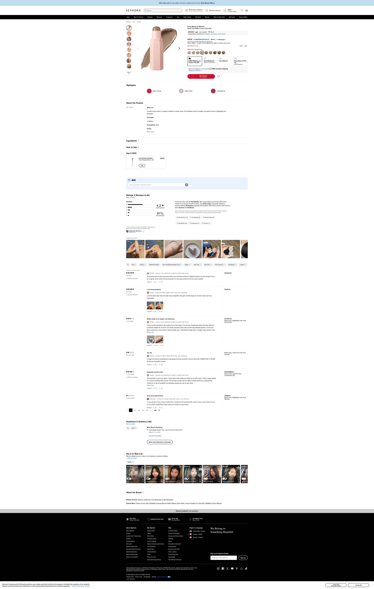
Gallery (149, 533)
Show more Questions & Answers (160, 442)
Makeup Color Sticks (178, 503)
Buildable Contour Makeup (213, 503)
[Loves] (242, 10)
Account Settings (151, 541)
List (246, 46)
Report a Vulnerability (132, 557)
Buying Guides (172, 546)
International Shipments (174, 544)
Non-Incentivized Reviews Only (171, 264)
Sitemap (154, 577)
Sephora (140, 500)
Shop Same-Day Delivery (154, 559)
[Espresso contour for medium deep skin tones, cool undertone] (223, 52)
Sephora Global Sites (132, 546)
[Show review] (135, 249)
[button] (215, 39)
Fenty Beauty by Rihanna (195, 26)
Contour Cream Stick (142, 503)
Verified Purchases (154, 264)
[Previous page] (127, 410)
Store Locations (172, 552)
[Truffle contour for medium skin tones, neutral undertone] (206, 52)
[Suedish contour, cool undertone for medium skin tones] (198, 52)
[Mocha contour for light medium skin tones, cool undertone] (211, 52)
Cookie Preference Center (80, 586)
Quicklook (132, 166)
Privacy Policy (130, 577)
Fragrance (169, 17)
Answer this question (155, 436)
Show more (150, 132)
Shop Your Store (151, 557)
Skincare (159, 17)
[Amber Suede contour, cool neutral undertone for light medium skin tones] (193, 52)
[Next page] (159, 410)
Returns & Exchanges (174, 533)
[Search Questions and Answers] (128, 428)
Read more (150, 332)
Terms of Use (138, 577)
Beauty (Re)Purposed (132, 554)
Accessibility (171, 557)
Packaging (214, 34)
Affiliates (128, 538)
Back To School (138, 17)
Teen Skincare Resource (174, 559)
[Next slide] (179, 48)
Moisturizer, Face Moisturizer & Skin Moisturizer (158, 500)
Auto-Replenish (151, 546)
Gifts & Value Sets (219, 17)
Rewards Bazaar (151, 552)
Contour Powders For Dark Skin (195, 503)
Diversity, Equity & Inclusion (133, 549)
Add (142, 166)
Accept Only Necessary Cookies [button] (336, 585)
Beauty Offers (150, 549)
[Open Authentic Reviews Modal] (143, 231)
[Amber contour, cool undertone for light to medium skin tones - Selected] (202, 52)
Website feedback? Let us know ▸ (187, 511)
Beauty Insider (151, 530)
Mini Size (198, 17)
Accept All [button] (358, 585)
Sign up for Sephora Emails (219, 553)
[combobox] (163, 10)
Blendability (207, 34)
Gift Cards (232, 17)
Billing (170, 541)
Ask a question (203, 32)
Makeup (149, 17)
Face (133, 22)
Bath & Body (187, 17)
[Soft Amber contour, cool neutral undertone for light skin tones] (189, 52)
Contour (139, 22)
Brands (207, 17)
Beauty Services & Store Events (155, 544)
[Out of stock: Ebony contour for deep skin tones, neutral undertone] (219, 52)
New (128, 17)
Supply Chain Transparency (133, 536)
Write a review (130, 197)
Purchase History (151, 538)
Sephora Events (130, 541)
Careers (128, 533)
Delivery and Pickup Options (175, 536)
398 (155, 410)
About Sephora (130, 530)
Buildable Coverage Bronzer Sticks (160, 503)
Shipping (170, 538)
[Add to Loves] (219, 76)
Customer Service (173, 530)
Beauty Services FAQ (173, 549)
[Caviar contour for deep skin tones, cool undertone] (215, 52)
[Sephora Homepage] (133, 10)
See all (129, 73)
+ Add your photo (131, 458)
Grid (241, 46)
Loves (148, 554)
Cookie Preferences (162, 577)
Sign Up (243, 558)
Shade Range (221, 34)
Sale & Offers (243, 17)
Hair (178, 17)
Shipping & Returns (195, 70)
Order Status (150, 536)
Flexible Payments (173, 554)
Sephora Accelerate (131, 552)
